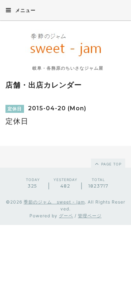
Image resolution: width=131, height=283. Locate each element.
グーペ (66, 215)
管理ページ (90, 215)
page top (111, 164)
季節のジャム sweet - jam (54, 202)
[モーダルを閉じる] (65, 141)
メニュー (25, 10)
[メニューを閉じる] (65, 141)
